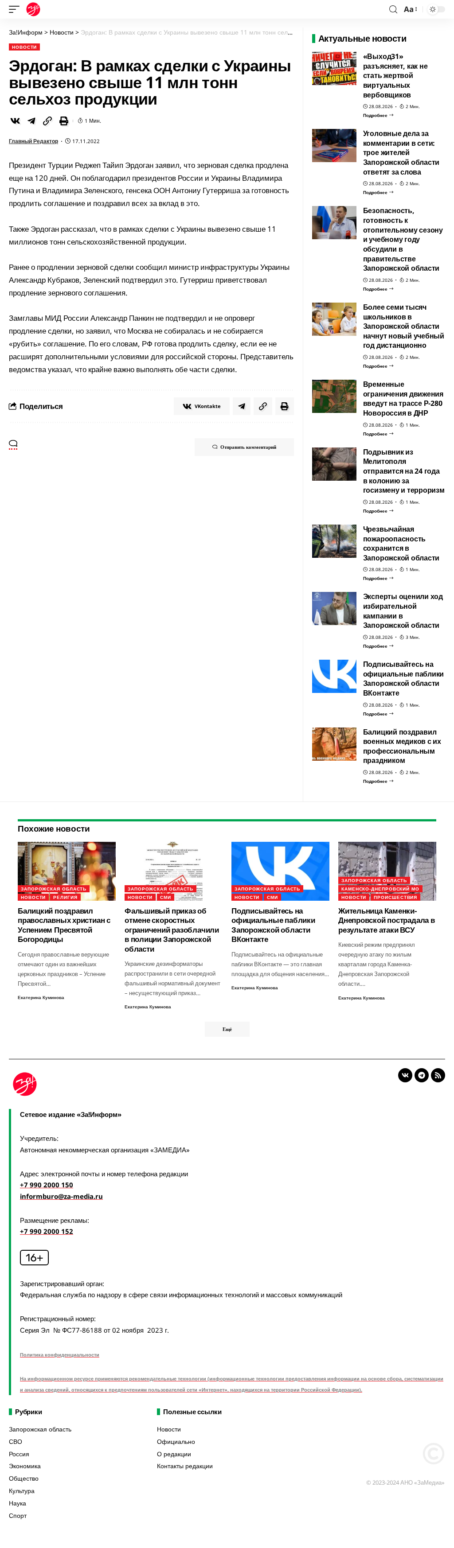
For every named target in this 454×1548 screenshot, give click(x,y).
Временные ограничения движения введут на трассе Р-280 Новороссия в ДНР (403, 398)
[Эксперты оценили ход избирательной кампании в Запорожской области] (334, 608)
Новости (24, 47)
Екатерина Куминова (41, 997)
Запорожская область (53, 889)
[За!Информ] (33, 9)
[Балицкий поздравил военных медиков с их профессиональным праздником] (334, 744)
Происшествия (395, 897)
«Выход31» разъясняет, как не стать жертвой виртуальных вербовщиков (395, 75)
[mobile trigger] (16, 9)
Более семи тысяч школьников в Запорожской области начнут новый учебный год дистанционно (403, 326)
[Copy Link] (47, 121)
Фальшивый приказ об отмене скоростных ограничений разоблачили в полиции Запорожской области (172, 930)
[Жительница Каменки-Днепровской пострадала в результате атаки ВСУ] (387, 871)
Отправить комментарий (248, 446)
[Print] (64, 121)
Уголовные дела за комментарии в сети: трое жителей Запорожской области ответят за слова (401, 152)
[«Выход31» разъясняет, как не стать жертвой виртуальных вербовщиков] (334, 68)
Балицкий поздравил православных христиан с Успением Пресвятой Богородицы (64, 925)
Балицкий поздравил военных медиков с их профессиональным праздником (402, 746)
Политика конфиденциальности (59, 1354)
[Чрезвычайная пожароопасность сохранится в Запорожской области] (334, 541)
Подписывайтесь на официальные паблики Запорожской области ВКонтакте (403, 678)
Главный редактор (33, 141)
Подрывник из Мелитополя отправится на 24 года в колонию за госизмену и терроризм (404, 471)
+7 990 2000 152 (46, 1231)
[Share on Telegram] (31, 121)
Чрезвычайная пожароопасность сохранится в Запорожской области (401, 543)
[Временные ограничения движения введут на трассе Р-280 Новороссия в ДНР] (334, 396)
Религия (65, 897)
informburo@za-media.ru (61, 1196)
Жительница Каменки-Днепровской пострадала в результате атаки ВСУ (386, 920)
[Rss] (438, 1075)
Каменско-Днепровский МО (380, 889)
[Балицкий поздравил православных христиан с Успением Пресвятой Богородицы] (67, 871)
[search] (393, 9)
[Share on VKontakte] (15, 121)
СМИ (165, 897)
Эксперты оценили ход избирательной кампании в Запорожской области (403, 610)
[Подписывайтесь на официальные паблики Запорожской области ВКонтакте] (334, 676)
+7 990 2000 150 (46, 1184)
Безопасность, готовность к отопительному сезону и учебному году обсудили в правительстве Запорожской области (403, 239)
